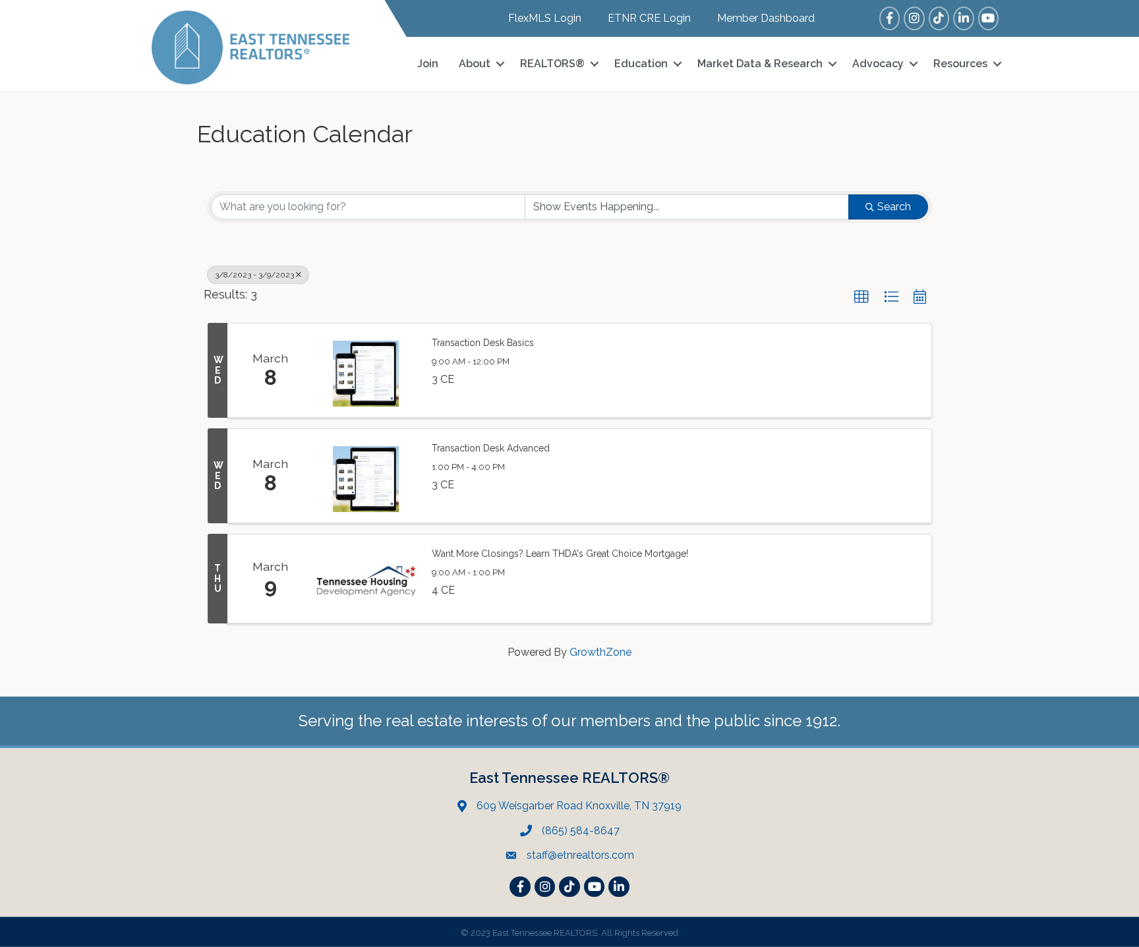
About (474, 63)
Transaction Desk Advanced (491, 448)
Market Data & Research (760, 63)
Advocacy (878, 63)
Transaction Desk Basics (483, 342)
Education (641, 63)
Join (427, 63)
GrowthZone (600, 652)
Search (894, 206)
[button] (861, 297)
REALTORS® (552, 63)
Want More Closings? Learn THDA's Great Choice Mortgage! (560, 553)
